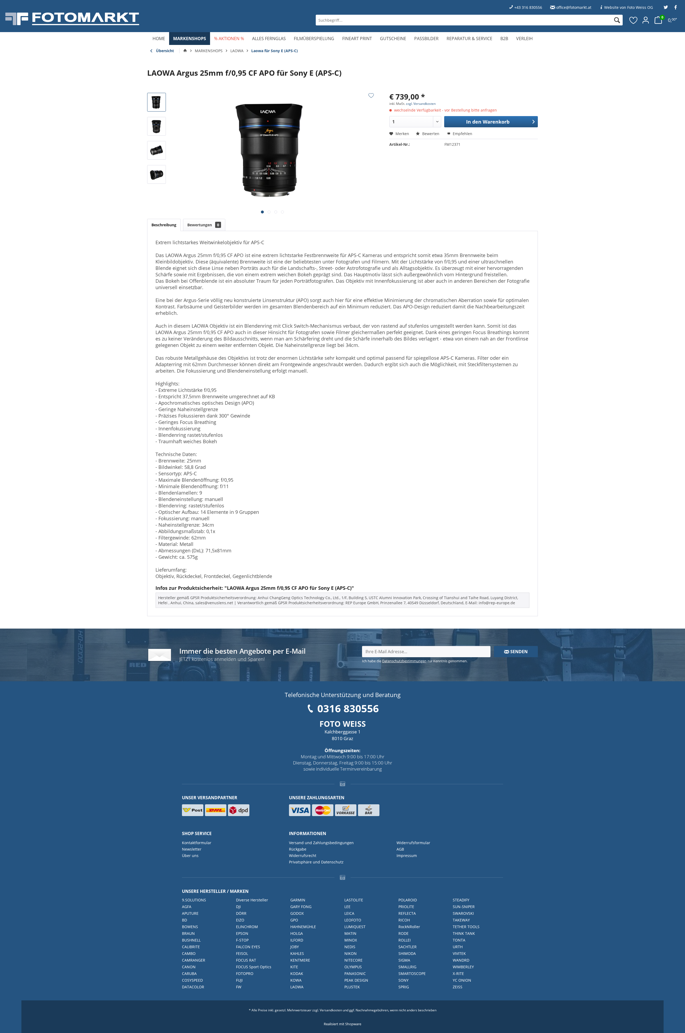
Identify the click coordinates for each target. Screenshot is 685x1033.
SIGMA (404, 960)
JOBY (294, 946)
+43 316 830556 (528, 7)
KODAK (296, 973)
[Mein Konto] (646, 20)
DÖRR (241, 913)
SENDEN (518, 652)
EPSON (242, 933)
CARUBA (189, 973)
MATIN (350, 933)
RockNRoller (409, 926)
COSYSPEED (192, 980)
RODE (403, 933)
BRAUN (188, 933)
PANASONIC (355, 973)
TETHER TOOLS (466, 926)
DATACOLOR (193, 986)
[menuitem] (469, 20)
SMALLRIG (407, 966)
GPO (294, 920)
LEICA (349, 913)
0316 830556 (348, 708)
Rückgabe (297, 849)
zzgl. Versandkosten (421, 103)
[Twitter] (666, 7)
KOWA (296, 980)
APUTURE (190, 913)
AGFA (186, 906)
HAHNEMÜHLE (303, 926)
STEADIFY (461, 899)
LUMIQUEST (355, 926)
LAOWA (296, 986)
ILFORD (296, 940)
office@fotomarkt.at (573, 7)
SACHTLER (407, 946)
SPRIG (403, 986)
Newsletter (191, 849)
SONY (403, 980)
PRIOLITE (406, 906)
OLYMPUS (353, 966)
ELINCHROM (247, 926)
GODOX (297, 913)
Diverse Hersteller (252, 899)
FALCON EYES (248, 946)
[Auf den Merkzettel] (371, 95)
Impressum (407, 855)
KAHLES (297, 953)
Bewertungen (203, 224)
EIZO (240, 920)
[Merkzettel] (633, 20)
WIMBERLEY (463, 966)
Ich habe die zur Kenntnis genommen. (414, 661)
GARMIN (297, 899)
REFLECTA (407, 913)
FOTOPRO (244, 973)
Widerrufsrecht (302, 855)
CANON (189, 966)
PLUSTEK (352, 986)
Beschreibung (163, 224)
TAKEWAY (461, 920)
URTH (458, 946)
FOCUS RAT (246, 960)
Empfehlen (462, 133)
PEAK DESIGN (356, 980)
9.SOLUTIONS (194, 899)
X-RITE (458, 973)
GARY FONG (300, 906)
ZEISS (457, 986)
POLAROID (407, 899)
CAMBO (189, 953)
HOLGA (296, 933)
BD (184, 920)
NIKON (350, 953)
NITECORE (353, 960)
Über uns (190, 855)
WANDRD (461, 960)
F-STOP (242, 940)
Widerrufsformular (413, 842)
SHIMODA (407, 953)
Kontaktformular (196, 842)
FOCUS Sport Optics (253, 966)
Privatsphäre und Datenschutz (316, 861)
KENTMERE (300, 960)
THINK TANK (464, 933)
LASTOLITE (353, 899)
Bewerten (430, 133)
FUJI (239, 980)
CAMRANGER (193, 960)
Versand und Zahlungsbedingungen (321, 842)
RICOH (404, 920)
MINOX (350, 940)
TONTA (459, 940)
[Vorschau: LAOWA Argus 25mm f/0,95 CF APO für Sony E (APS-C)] (156, 102)
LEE (347, 906)
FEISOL (242, 953)
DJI (238, 906)
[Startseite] (185, 51)
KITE (294, 966)
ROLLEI (404, 940)
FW (238, 986)
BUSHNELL (191, 940)
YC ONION (462, 980)
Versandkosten (331, 1010)
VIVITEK (459, 953)
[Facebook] (676, 7)
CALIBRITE (191, 946)
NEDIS (349, 946)
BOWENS (190, 926)
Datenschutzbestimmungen (404, 661)
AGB (400, 849)
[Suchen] (617, 20)
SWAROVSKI (463, 913)
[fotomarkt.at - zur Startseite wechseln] (123, 19)
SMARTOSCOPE (412, 973)
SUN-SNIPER (464, 906)
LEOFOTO (352, 920)
